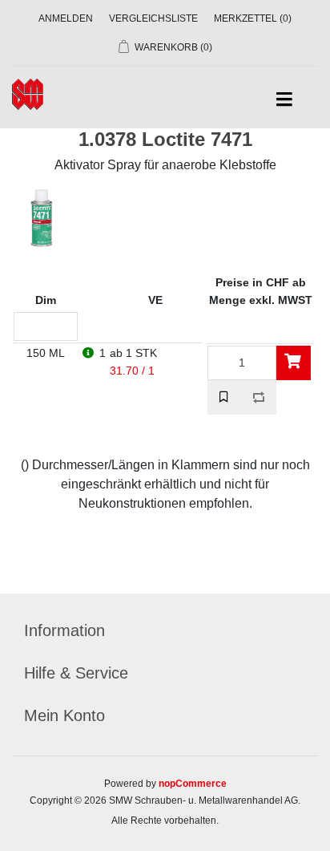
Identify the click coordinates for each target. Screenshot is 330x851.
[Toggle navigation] (284, 100)
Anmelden (65, 18)
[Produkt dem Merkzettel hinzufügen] (224, 397)
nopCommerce (193, 783)
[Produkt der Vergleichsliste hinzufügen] (259, 397)
